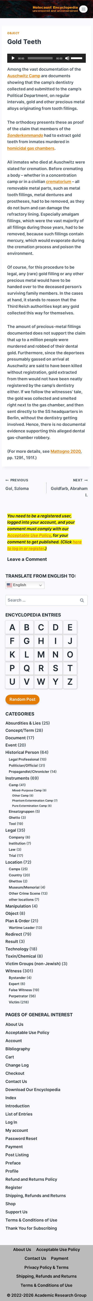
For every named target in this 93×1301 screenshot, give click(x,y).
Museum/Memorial (24, 887)
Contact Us (16, 1081)
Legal (10, 830)
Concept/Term (19, 730)
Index (10, 1097)
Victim (14, 1002)
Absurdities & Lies (23, 723)
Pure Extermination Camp (29, 805)
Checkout (14, 1073)
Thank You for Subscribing (31, 1228)
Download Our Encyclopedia (32, 1089)
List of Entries (19, 1114)
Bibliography (17, 1048)
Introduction (17, 1105)
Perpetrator (18, 996)
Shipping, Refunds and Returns (35, 1195)
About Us (14, 1024)
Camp (13, 785)
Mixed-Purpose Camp (27, 790)
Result (11, 941)
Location (13, 862)
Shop (10, 1203)
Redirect (13, 934)
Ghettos (15, 881)
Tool (12, 824)
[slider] (77, 58)
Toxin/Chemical (20, 956)
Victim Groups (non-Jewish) (33, 963)
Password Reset (21, 1138)
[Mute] (67, 58)
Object (13, 33)
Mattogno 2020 (66, 451)
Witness (13, 971)
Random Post (22, 699)
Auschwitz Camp (23, 75)
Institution (17, 843)
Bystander (17, 978)
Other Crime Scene (24, 893)
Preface (13, 1163)
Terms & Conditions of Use (31, 1220)
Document (15, 737)
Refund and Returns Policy (31, 1179)
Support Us (16, 1211)
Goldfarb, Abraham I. (69, 487)
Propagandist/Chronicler (29, 771)
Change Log (17, 1065)
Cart (9, 1057)
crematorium (58, 181)
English (19, 585)
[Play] (13, 58)
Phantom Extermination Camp (32, 800)
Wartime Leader (22, 927)
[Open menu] (83, 8)
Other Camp (20, 795)
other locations (21, 899)
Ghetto (14, 817)
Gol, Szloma (17, 484)
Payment (14, 1146)
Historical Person (22, 752)
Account (13, 1040)
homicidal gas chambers (30, 148)
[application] (46, 58)
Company (16, 837)
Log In (11, 1122)
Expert (14, 984)
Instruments (17, 778)
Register (13, 1187)
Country (15, 875)
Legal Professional (24, 759)
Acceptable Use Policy (29, 535)
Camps (14, 869)
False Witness (20, 990)
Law (12, 849)
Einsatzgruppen (21, 811)
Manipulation (18, 906)
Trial (12, 855)
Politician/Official (23, 765)
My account (16, 1130)
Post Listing (17, 1154)
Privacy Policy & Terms (46, 1267)
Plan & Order (17, 920)
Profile (12, 1171)
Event (11, 745)
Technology (16, 949)
